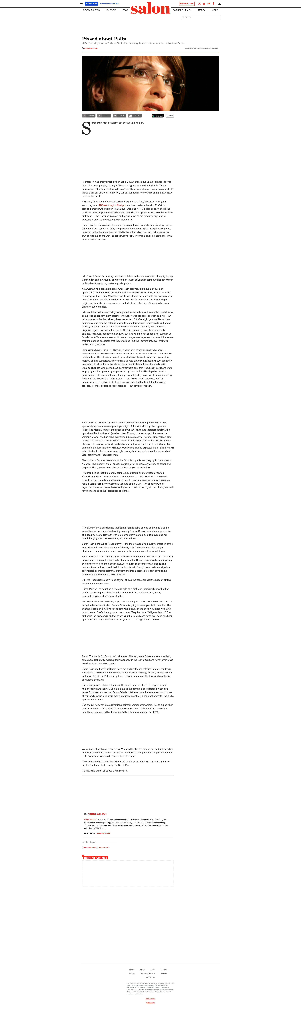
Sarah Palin (103, 848)
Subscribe (91, 4)
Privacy (132, 974)
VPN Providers (150, 999)
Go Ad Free (150, 977)
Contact (163, 970)
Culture (111, 10)
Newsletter (187, 4)
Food (125, 10)
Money (201, 10)
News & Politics (91, 10)
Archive (163, 974)
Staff (152, 970)
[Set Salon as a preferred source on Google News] (158, 115)
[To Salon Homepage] (150, 8)
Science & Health (182, 10)
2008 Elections (89, 848)
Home (131, 970)
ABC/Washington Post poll (112, 205)
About (142, 970)
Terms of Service (148, 974)
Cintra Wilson (90, 48)
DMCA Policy (150, 1003)
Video (215, 10)
